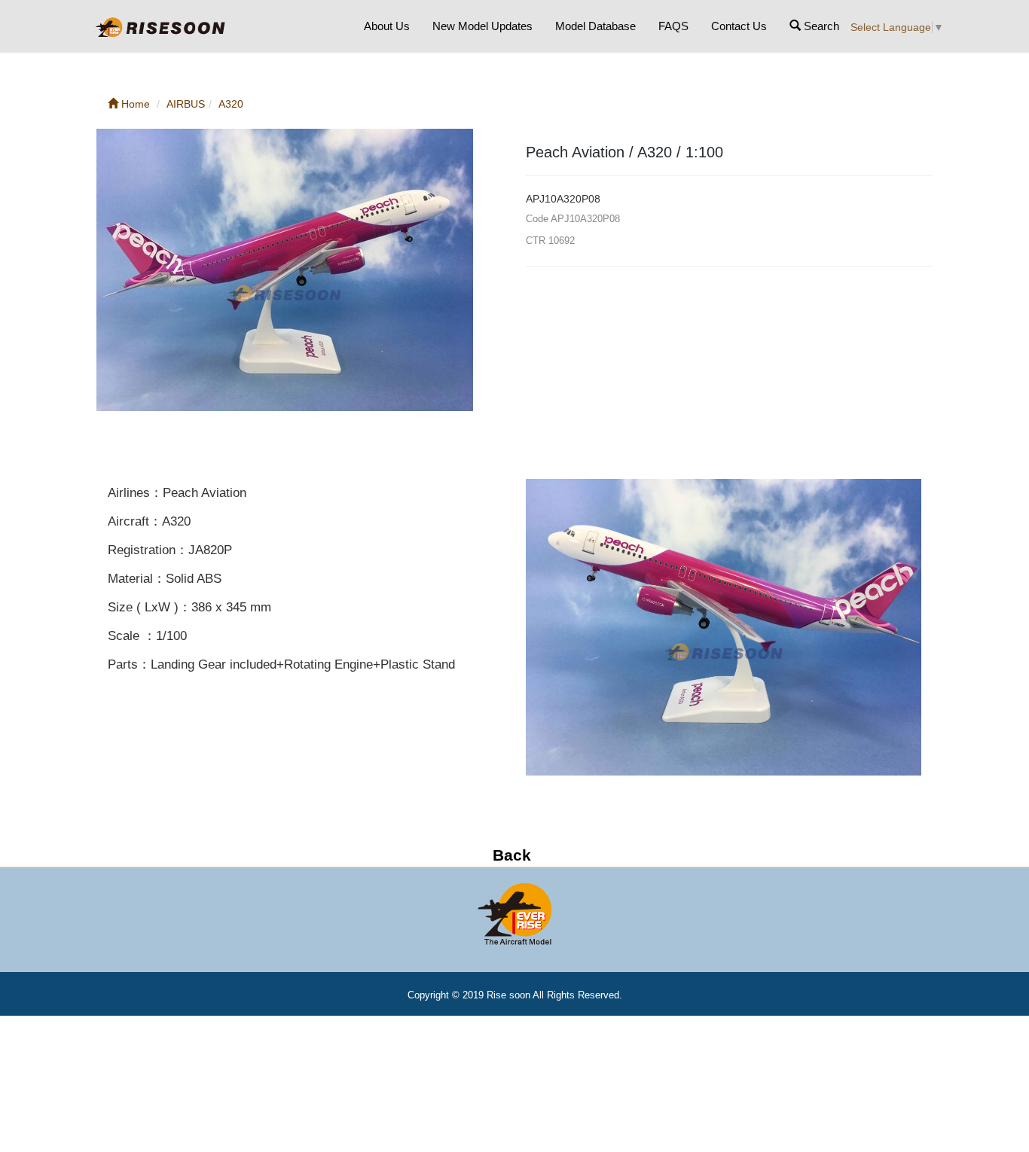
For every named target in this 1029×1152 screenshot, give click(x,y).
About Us (387, 26)
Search (820, 26)
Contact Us (739, 26)
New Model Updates (482, 26)
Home (134, 104)
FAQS (673, 26)
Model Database (595, 26)
